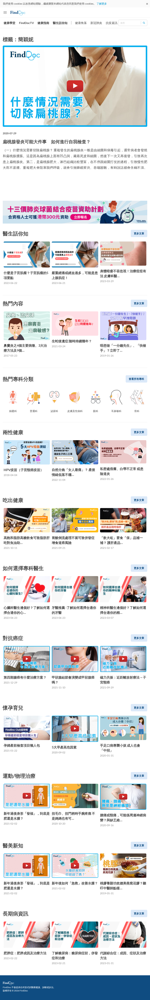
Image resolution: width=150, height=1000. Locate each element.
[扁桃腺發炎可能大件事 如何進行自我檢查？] (75, 86)
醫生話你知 (60, 23)
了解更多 (102, 3)
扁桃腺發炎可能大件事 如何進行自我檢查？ (47, 141)
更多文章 (139, 233)
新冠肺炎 (96, 23)
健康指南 (43, 23)
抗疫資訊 (111, 23)
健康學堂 (9, 23)
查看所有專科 (136, 378)
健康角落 (81, 23)
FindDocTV (26, 23)
